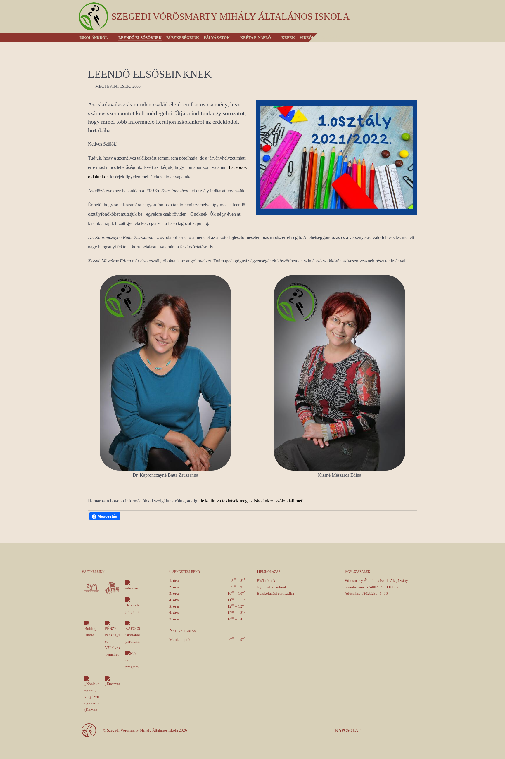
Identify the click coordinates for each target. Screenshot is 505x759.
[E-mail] (418, 730)
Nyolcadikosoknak (272, 587)
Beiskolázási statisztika (275, 593)
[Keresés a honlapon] (423, 37)
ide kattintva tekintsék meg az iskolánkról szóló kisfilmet (250, 500)
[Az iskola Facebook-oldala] (388, 730)
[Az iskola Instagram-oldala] (398, 730)
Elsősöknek (266, 580)
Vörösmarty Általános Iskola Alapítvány (376, 580)
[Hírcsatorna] (408, 730)
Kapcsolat (347, 730)
